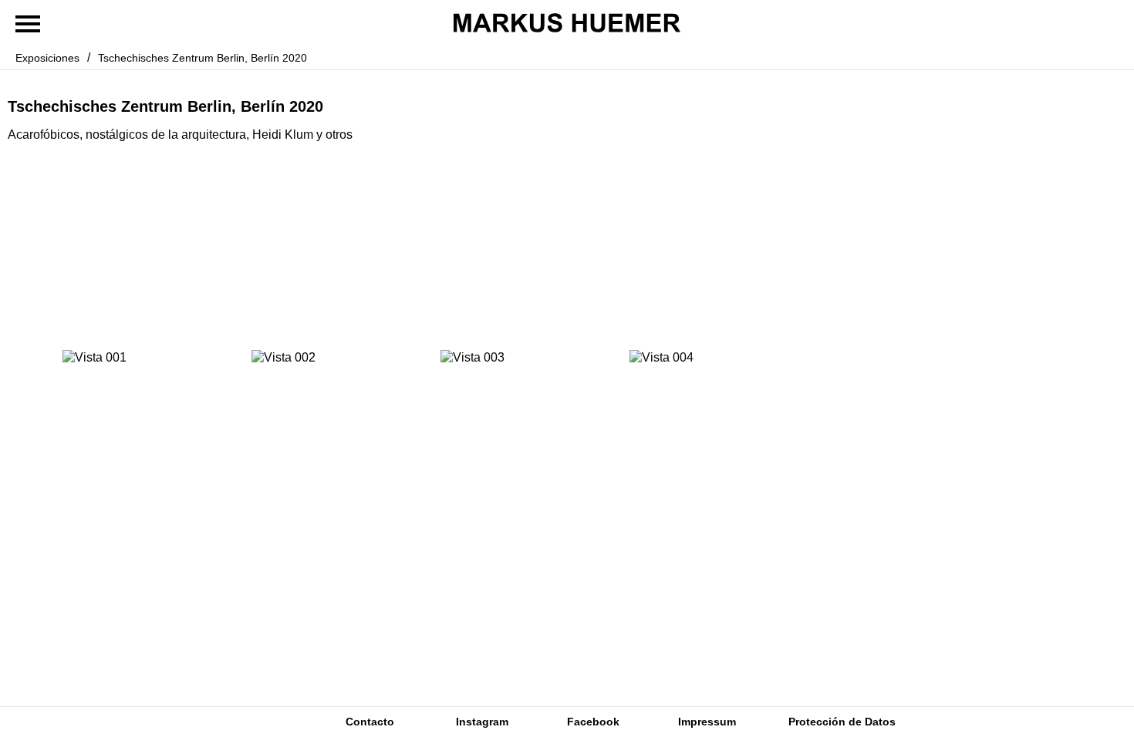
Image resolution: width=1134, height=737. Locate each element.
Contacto (370, 721)
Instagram (482, 721)
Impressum (707, 721)
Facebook (593, 721)
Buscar (242, 722)
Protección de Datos (842, 721)
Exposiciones (47, 58)
